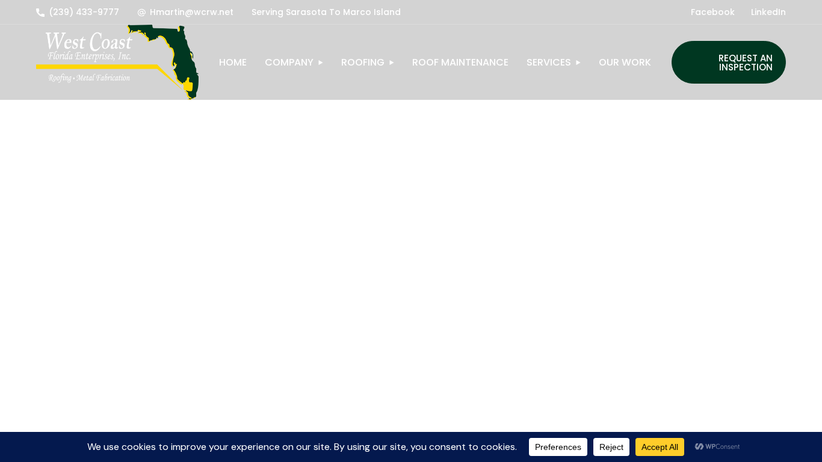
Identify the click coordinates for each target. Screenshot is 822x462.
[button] (77, 12)
